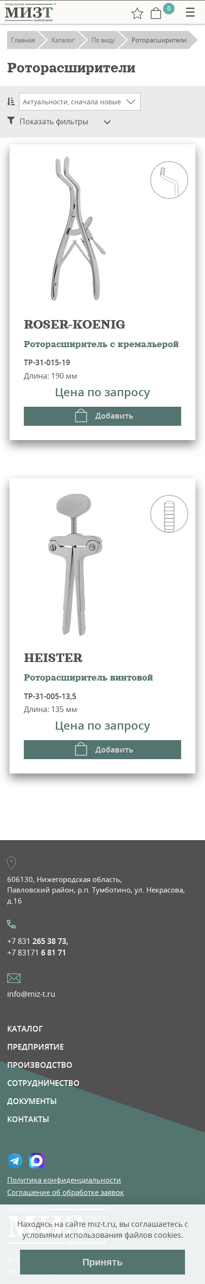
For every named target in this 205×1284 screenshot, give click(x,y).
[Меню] (190, 12)
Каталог (25, 1028)
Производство (39, 1065)
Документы (32, 1101)
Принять (102, 1262)
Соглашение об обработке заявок (65, 1192)
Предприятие (35, 1047)
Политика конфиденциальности (64, 1179)
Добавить (114, 416)
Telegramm (14, 1160)
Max (36, 1160)
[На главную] (30, 12)
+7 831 (37, 941)
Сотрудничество (43, 1083)
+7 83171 (36, 952)
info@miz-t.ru (31, 994)
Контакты (28, 1119)
